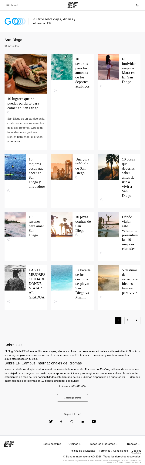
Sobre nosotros (52, 443)
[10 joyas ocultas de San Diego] (72, 236)
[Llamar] (137, 5)
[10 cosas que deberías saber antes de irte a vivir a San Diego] (119, 181)
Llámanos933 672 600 (72, 386)
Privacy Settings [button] (136, 453)
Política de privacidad (82, 450)
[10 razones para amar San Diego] (26, 236)
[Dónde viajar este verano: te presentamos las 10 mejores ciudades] (119, 236)
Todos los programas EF (104, 443)
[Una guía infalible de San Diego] (72, 181)
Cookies (136, 450)
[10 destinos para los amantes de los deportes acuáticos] (72, 102)
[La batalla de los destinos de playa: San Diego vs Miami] (72, 287)
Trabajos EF (134, 443)
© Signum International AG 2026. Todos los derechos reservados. (102, 456)
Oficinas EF (75, 443)
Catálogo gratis (72, 397)
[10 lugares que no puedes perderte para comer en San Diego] (26, 102)
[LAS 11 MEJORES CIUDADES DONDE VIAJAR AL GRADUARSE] (26, 287)
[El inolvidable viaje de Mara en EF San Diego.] (119, 102)
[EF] (72, 5)
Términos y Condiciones (113, 450)
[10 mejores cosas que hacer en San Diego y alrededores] (26, 181)
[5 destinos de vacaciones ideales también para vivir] (119, 287)
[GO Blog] (15, 21)
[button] (13, 5)
